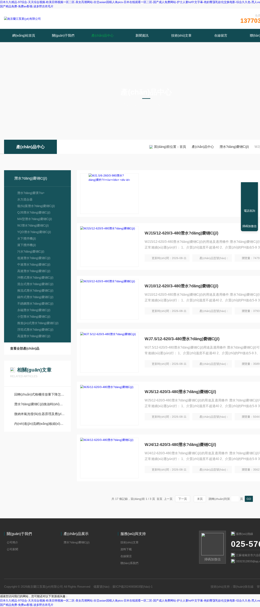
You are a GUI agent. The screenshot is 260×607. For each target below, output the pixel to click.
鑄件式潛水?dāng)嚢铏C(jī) (35, 297)
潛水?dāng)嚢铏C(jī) (234, 146)
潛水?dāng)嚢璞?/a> (30, 193)
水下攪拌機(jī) (26, 238)
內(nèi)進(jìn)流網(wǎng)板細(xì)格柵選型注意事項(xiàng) (39, 423)
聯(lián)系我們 (129, 563)
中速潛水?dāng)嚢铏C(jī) (33, 264)
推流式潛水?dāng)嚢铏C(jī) (35, 290)
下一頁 (182, 498)
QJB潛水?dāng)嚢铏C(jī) (33, 212)
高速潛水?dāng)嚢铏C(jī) (33, 271)
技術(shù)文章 (181, 35)
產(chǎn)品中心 (102, 35)
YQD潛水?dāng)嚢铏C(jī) (34, 232)
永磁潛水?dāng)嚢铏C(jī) (33, 310)
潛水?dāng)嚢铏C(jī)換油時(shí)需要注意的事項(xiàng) (39, 404)
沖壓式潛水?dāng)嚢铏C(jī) (35, 277)
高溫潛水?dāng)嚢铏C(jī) (33, 336)
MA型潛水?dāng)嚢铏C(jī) (34, 219)
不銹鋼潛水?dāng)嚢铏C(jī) (35, 303)
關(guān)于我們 (63, 35)
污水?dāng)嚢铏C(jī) (30, 251)
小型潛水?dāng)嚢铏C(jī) (33, 316)
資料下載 (126, 549)
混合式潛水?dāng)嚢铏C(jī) (35, 284)
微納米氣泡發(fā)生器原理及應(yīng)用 (39, 414)
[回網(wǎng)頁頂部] (249, 196)
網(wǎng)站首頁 (23, 35)
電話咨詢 (249, 210)
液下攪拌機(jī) (26, 245)
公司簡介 (12, 542)
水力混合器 (24, 199)
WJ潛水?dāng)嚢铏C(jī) (33, 225)
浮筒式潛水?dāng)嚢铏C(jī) (35, 329)
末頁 (200, 498)
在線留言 (220, 35)
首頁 (183, 146)
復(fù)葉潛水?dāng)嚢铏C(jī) (36, 206)
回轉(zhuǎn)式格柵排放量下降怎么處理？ (39, 394)
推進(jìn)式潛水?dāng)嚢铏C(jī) (37, 323)
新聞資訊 (141, 35)
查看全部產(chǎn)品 (24, 348)
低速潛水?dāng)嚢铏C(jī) (33, 258)
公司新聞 (12, 549)
